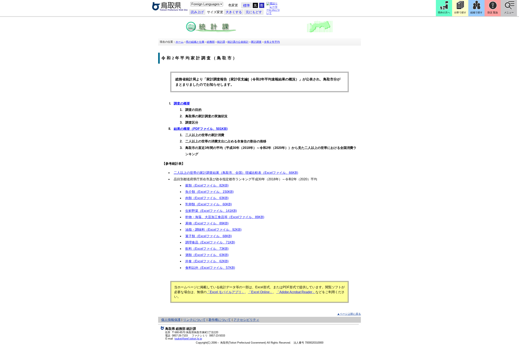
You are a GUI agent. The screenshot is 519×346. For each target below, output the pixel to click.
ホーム (179, 41)
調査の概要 (182, 103)
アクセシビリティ (246, 319)
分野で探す (460, 12)
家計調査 (256, 41)
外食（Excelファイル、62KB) (206, 261)
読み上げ (197, 12)
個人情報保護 (171, 319)
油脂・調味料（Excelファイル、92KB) (213, 229)
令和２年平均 (272, 41)
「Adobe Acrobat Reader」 (295, 292)
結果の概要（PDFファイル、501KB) (200, 128)
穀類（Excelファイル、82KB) (206, 185)
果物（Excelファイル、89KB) (206, 223)
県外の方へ (444, 12)
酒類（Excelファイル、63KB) (206, 255)
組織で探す (476, 12)
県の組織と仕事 (195, 41)
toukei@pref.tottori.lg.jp (188, 338)
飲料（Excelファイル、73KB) (206, 248)
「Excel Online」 (260, 292)
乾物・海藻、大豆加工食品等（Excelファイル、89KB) (224, 217)
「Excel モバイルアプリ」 (226, 292)
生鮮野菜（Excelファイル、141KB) (211, 211)
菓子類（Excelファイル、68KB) (208, 236)
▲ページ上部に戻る (349, 313)
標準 (246, 5)
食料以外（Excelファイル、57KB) (210, 267)
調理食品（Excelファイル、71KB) (210, 242)
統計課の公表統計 (238, 41)
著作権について (219, 319)
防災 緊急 (493, 12)
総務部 (211, 41)
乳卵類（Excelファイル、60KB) (208, 204)
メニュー (509, 12)
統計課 (221, 41)
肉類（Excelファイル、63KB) (206, 198)
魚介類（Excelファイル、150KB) (209, 191)
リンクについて (194, 319)
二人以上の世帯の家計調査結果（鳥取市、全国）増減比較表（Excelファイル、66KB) (236, 172)
